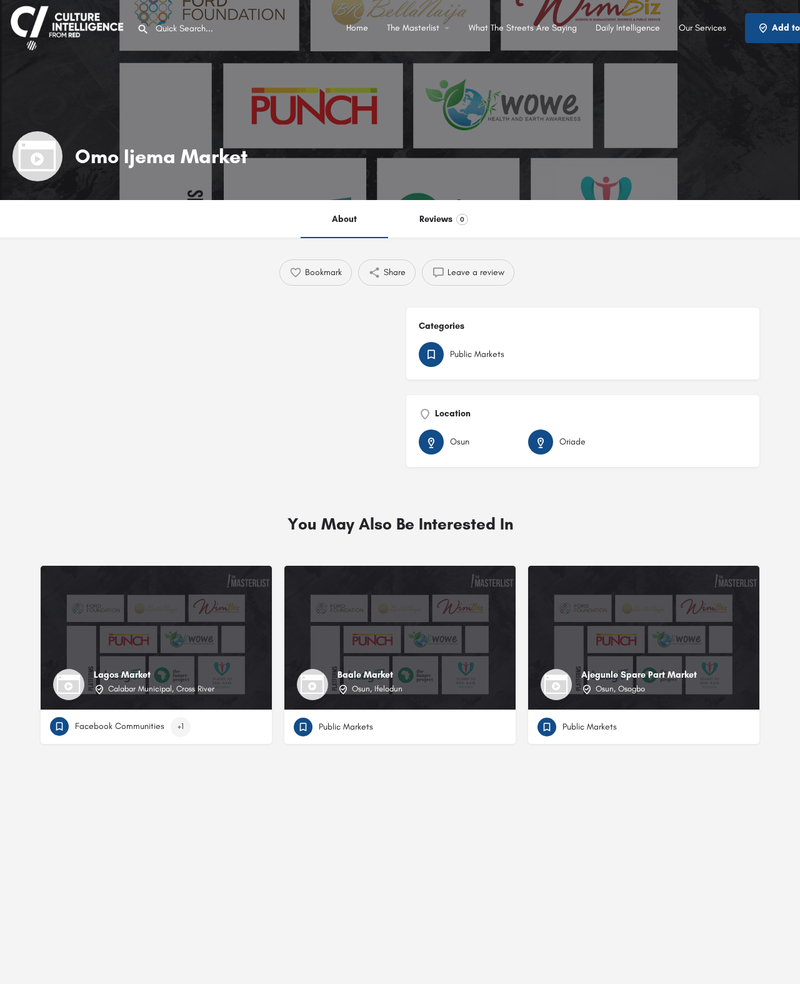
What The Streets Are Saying (523, 28)
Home (357, 28)
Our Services (702, 28)
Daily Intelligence (628, 28)
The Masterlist (413, 28)
